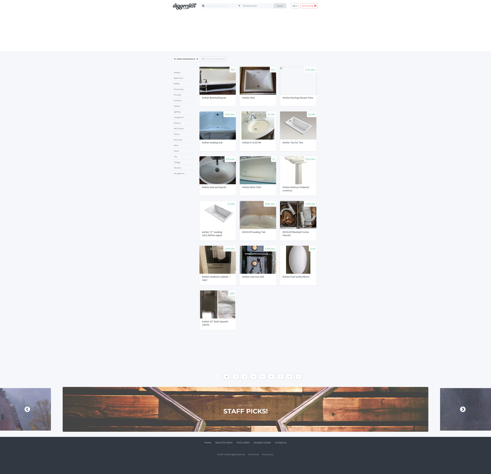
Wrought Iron (179, 173)
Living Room (179, 117)
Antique (177, 72)
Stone (176, 151)
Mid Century (179, 128)
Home (207, 442)
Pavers (176, 134)
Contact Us (281, 442)
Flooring (177, 94)
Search (280, 5)
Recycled (178, 139)
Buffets (177, 83)
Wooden (177, 167)
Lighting (177, 111)
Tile (175, 156)
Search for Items (223, 442)
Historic (177, 106)
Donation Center (262, 442)
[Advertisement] (245, 32)
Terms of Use (253, 454)
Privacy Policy (267, 454)
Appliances (178, 78)
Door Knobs (179, 89)
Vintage (177, 162)
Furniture (177, 100)
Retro (176, 145)
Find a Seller (243, 442)
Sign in (294, 6)
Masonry (177, 123)
